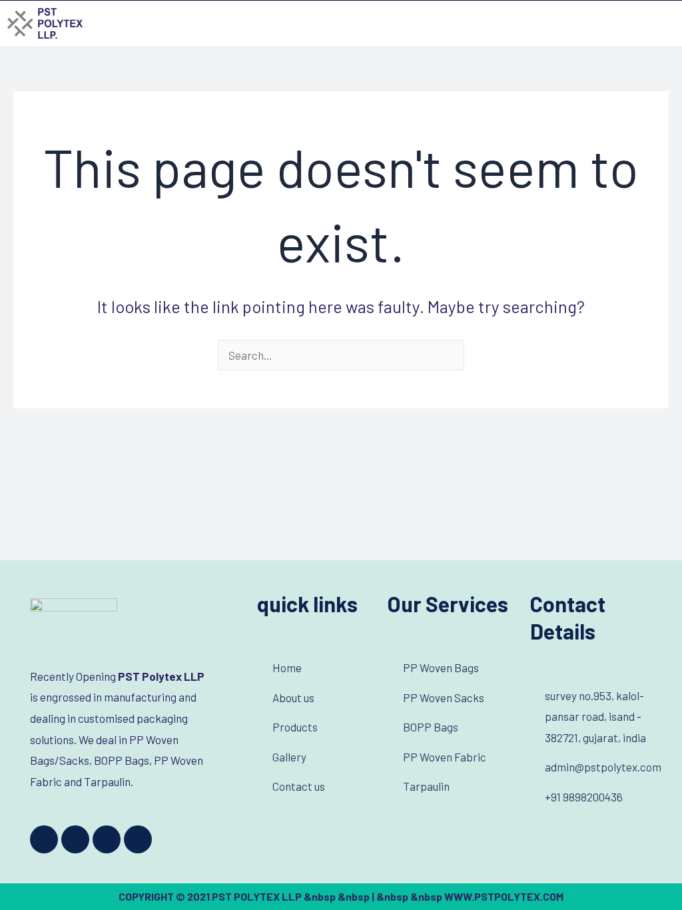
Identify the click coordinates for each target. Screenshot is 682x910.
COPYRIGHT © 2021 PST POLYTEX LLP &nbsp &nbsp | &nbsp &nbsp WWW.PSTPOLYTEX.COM (341, 896)
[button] (664, 23)
